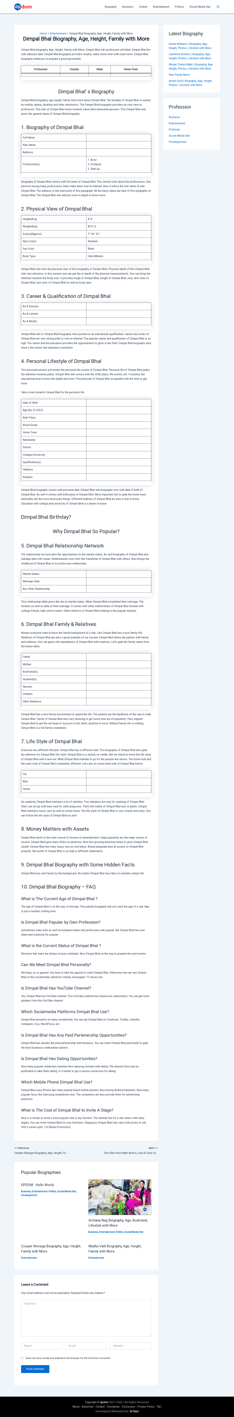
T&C (159, 1406)
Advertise (87, 1406)
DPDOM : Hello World (37, 1185)
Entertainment (161, 6)
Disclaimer (113, 1406)
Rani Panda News (179, 74)
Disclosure (128, 1406)
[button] (218, 7)
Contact (100, 1406)
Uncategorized (29, 1195)
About (75, 1406)
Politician (174, 129)
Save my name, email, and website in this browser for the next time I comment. (68, 1358)
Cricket (143, 6)
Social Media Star (200, 6)
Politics (179, 6)
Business (127, 6)
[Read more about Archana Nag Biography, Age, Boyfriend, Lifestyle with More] (119, 1197)
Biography (111, 6)
